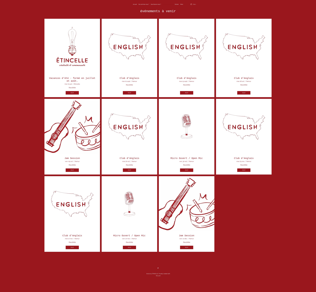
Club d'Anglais (129, 78)
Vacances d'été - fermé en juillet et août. (72, 79)
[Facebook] (158, 268)
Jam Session (72, 158)
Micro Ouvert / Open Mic (187, 158)
